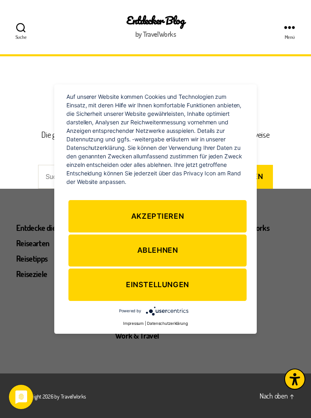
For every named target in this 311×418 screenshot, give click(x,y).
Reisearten (32, 243)
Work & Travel (137, 335)
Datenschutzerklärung (167, 323)
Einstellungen (157, 284)
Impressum (133, 323)
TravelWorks (73, 396)
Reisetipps (31, 258)
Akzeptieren (157, 216)
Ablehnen (157, 250)
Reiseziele (31, 274)
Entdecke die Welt (44, 227)
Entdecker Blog (155, 20)
